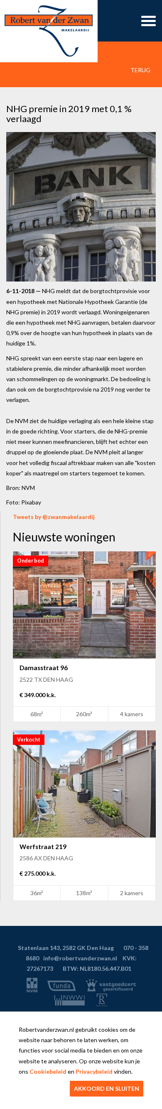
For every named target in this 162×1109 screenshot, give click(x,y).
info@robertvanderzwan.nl (80, 958)
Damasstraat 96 (44, 667)
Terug (139, 69)
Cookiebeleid (47, 1071)
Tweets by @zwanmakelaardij (54, 516)
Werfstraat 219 (43, 846)
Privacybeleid (94, 1071)
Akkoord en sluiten (106, 1088)
